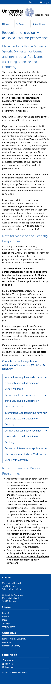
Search (22, 24)
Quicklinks (40, 24)
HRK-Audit (7, 642)
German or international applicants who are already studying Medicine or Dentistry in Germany (25, 454)
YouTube (9, 663)
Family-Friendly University (14, 638)
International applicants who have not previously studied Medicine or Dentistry (25, 418)
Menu (7, 24)
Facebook (9, 660)
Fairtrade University (11, 645)
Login (45, 2)
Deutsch (34, 2)
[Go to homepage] (25, 12)
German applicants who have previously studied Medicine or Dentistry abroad (22, 401)
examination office (27, 72)
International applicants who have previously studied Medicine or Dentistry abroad (23, 383)
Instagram (9, 667)
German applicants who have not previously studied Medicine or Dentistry (23, 436)
